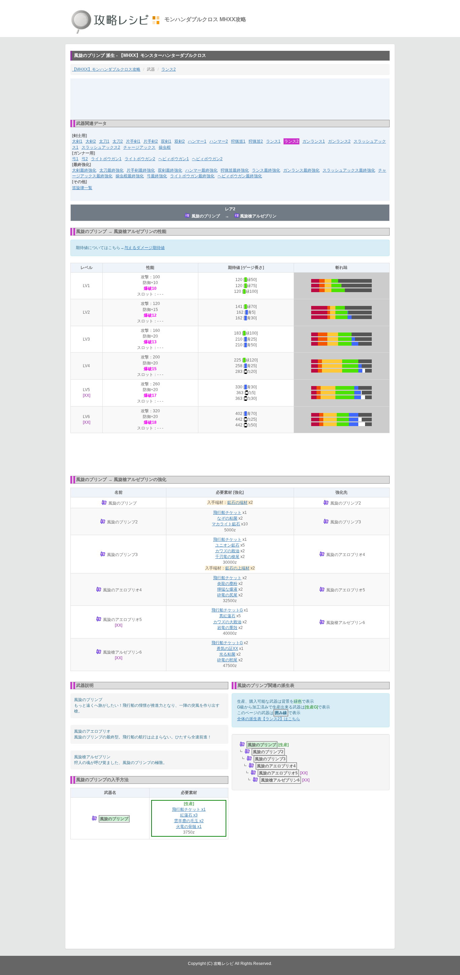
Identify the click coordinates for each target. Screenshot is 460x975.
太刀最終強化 (111, 170)
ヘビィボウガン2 (207, 158)
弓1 (75, 158)
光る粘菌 (227, 654)
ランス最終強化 (266, 170)
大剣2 (91, 141)
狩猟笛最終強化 (235, 170)
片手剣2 (150, 141)
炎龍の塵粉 (227, 583)
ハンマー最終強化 (201, 170)
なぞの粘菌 (227, 518)
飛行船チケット (227, 512)
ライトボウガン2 (140, 158)
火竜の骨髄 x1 (189, 826)
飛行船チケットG (227, 610)
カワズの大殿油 (227, 622)
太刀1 (104, 141)
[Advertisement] (230, 98)
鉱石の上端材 (237, 568)
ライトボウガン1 (106, 158)
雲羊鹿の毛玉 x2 (189, 821)
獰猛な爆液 (227, 589)
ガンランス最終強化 (301, 170)
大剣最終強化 (84, 170)
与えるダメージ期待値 (144, 247)
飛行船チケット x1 (189, 809)
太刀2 (117, 141)
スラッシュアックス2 (100, 147)
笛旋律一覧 (82, 187)
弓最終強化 (157, 176)
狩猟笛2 (256, 141)
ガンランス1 (313, 141)
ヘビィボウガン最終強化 (240, 176)
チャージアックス (139, 147)
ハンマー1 (197, 141)
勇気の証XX (227, 648)
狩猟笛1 (238, 141)
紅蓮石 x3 (189, 815)
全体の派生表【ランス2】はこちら (268, 719)
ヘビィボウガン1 (173, 158)
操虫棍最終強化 (130, 176)
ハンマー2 (218, 141)
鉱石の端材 (237, 502)
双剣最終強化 (170, 170)
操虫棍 (165, 147)
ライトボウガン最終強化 (192, 176)
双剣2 (179, 141)
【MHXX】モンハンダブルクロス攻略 (106, 69)
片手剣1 (133, 141)
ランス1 (273, 141)
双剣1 (166, 141)
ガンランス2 (339, 141)
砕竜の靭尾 (227, 660)
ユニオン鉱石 (227, 545)
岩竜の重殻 (227, 627)
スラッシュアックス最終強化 (349, 170)
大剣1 (77, 141)
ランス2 (168, 69)
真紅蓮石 (227, 616)
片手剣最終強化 (141, 170)
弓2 (84, 158)
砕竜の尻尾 (227, 595)
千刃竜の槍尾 (227, 556)
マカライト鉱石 (226, 524)
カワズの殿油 (227, 551)
